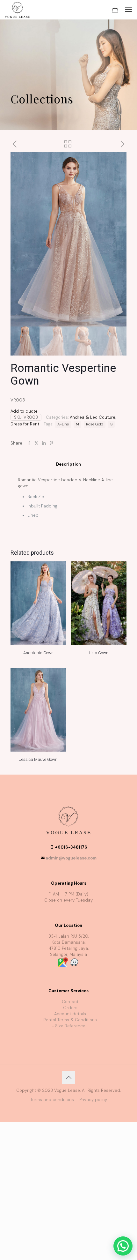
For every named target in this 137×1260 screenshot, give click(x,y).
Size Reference (70, 1026)
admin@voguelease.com (71, 858)
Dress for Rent (25, 424)
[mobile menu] (128, 9)
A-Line (63, 424)
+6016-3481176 (71, 847)
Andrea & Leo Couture (92, 417)
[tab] (68, 464)
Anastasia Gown (38, 652)
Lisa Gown (98, 652)
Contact (70, 1001)
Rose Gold (94, 424)
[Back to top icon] (68, 1077)
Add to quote (24, 411)
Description (68, 464)
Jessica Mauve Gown (38, 759)
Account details (70, 1013)
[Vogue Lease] (17, 10)
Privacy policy (93, 1099)
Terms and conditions (52, 1099)
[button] (123, 1246)
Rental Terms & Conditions (70, 1020)
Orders (70, 1007)
